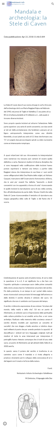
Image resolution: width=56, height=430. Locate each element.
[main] (28, 17)
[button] (3, 4)
